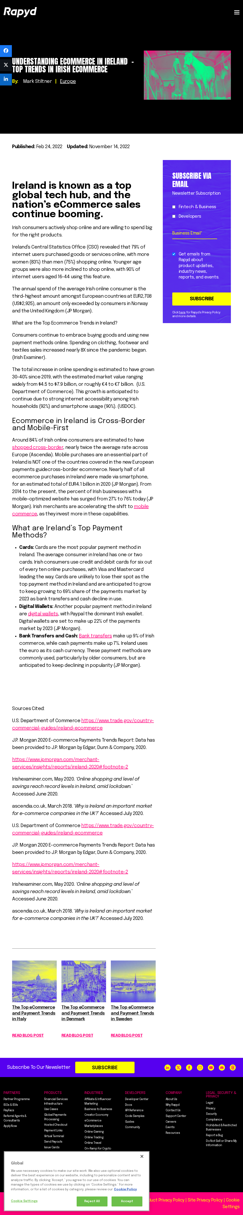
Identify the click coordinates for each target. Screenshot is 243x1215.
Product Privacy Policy (163, 1200)
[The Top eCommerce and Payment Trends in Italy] (34, 1000)
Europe (68, 81)
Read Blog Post (28, 1036)
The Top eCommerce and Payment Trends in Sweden (132, 1013)
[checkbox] (196, 212)
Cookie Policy (125, 1189)
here (182, 312)
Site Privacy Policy (205, 1200)
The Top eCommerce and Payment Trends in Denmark (83, 1013)
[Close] (142, 1156)
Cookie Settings (24, 1201)
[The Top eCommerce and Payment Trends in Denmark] (83, 1000)
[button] (236, 12)
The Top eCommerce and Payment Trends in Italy (33, 1013)
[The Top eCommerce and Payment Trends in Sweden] (133, 1000)
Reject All (92, 1201)
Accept (127, 1201)
